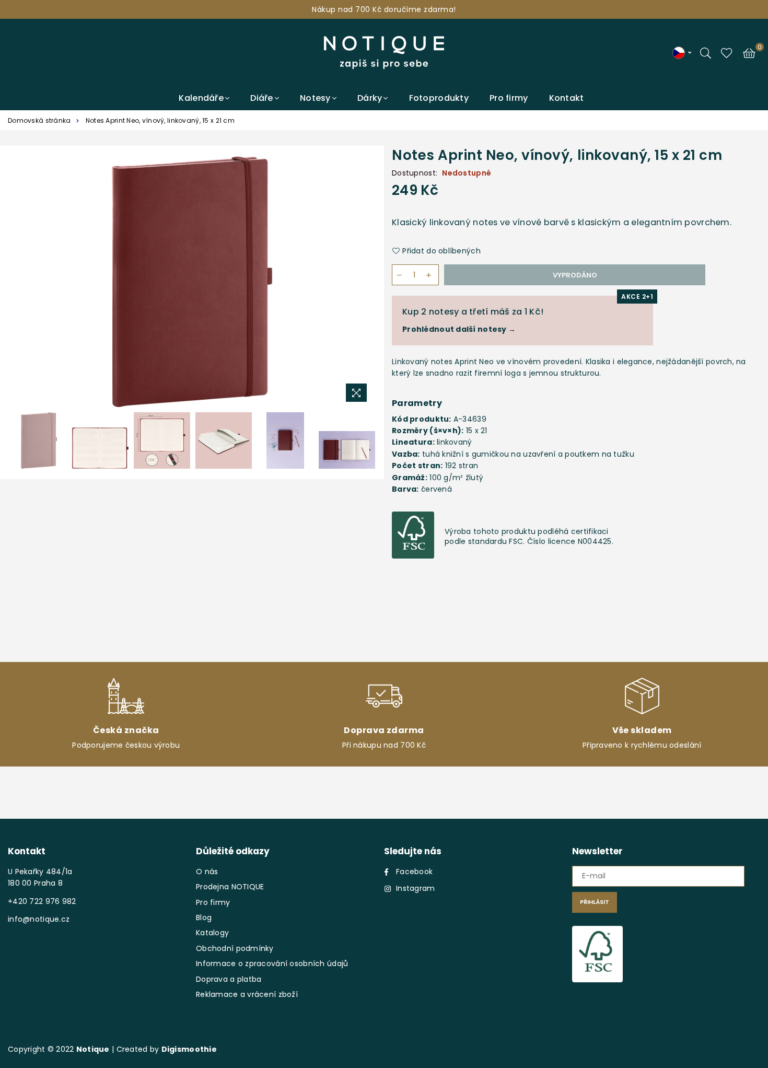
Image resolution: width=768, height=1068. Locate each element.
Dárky (369, 98)
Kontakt (566, 98)
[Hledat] (705, 52)
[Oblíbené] (727, 52)
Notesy (315, 98)
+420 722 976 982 (42, 901)
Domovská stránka (39, 120)
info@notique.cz (38, 919)
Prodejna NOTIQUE (230, 886)
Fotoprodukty (439, 98)
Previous (19, 282)
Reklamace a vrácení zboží (247, 994)
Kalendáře (201, 98)
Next (364, 282)
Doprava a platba (228, 979)
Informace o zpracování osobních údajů (272, 963)
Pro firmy (509, 98)
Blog (204, 917)
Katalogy (212, 932)
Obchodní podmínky (235, 948)
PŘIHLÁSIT (594, 902)
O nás (207, 871)
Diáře (261, 98)
